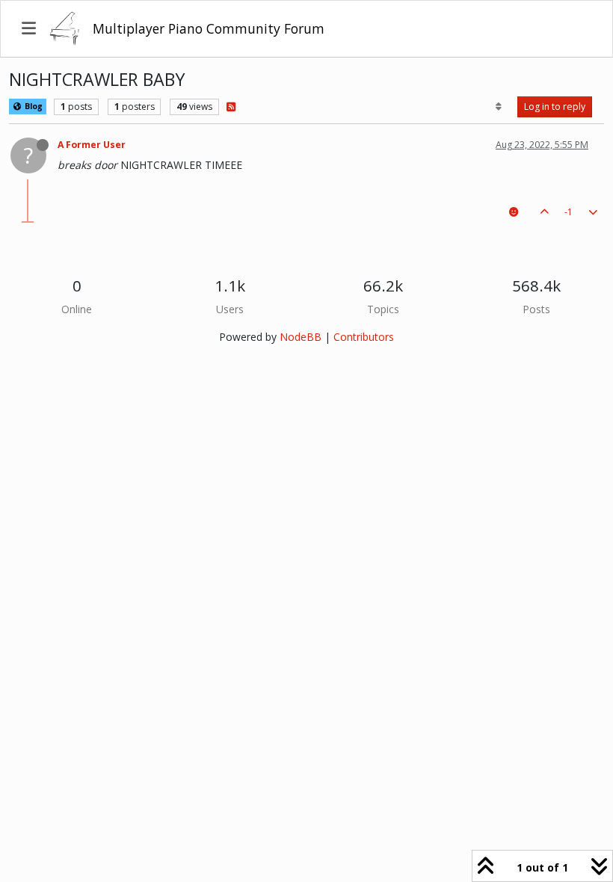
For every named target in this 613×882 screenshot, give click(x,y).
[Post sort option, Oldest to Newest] (499, 106)
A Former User (92, 144)
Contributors (363, 337)
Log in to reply (554, 106)
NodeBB (300, 337)
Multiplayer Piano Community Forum (208, 28)
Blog (32, 106)
